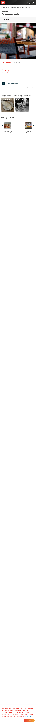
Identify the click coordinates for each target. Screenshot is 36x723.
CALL (5, 71)
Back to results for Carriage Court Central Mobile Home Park (16, 7)
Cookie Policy (28, 716)
